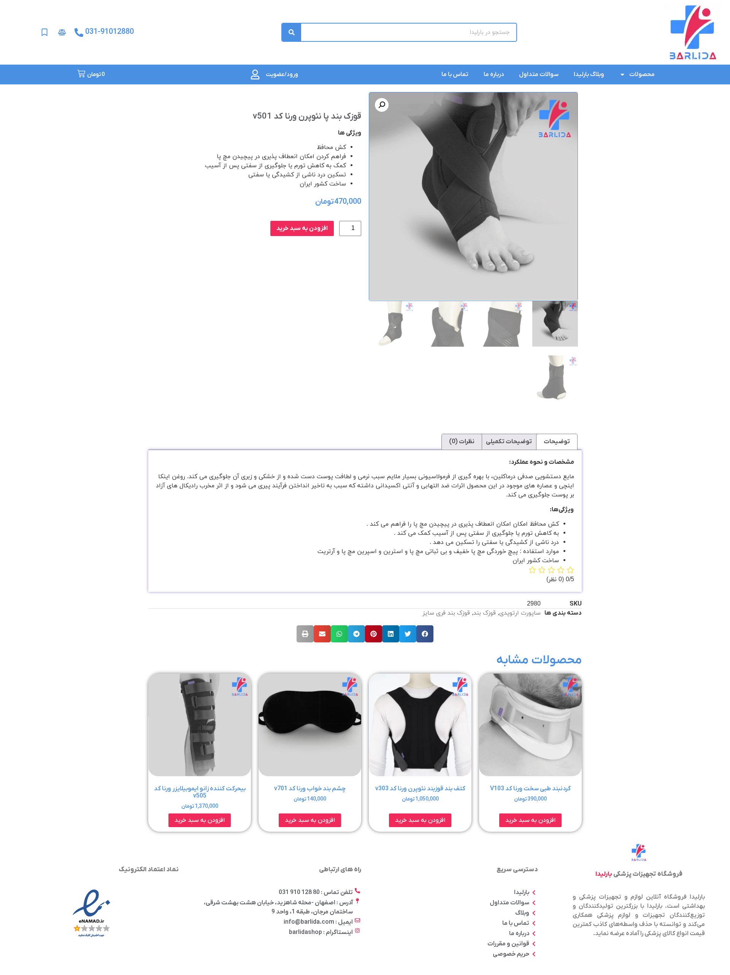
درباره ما (494, 74)
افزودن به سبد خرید (302, 228)
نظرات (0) (461, 441)
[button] (424, 633)
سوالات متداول (539, 74)
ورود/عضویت (282, 74)
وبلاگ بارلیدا (589, 74)
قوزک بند (484, 613)
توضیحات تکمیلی (509, 441)
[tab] (557, 442)
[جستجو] (291, 32)
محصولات (642, 74)
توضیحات (557, 441)
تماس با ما (454, 74)
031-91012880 (109, 32)
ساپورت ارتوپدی (520, 613)
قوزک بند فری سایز (446, 613)
